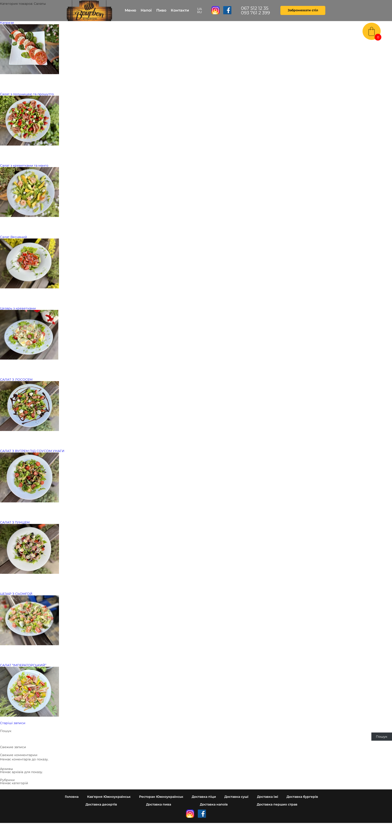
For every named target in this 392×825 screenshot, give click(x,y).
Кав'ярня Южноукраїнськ (109, 797)
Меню (130, 10)
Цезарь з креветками (18, 308)
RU (199, 12)
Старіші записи (12, 723)
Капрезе (7, 23)
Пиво (161, 10)
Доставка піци (204, 797)
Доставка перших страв (277, 804)
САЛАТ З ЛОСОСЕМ (16, 379)
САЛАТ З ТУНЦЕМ (14, 522)
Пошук (5, 731)
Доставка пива (158, 804)
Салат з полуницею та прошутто (27, 94)
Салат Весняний (13, 237)
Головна (71, 797)
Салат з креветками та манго (24, 165)
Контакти (180, 10)
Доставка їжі (267, 797)
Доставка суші (236, 797)
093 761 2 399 (255, 12)
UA (199, 9)
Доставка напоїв (214, 804)
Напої (146, 10)
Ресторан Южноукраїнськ (161, 797)
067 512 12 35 (254, 8)
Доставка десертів (101, 804)
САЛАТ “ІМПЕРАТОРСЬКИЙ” (23, 665)
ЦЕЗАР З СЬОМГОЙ (16, 594)
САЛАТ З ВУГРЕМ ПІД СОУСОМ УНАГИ (32, 451)
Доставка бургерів (302, 797)
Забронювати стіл (303, 10)
